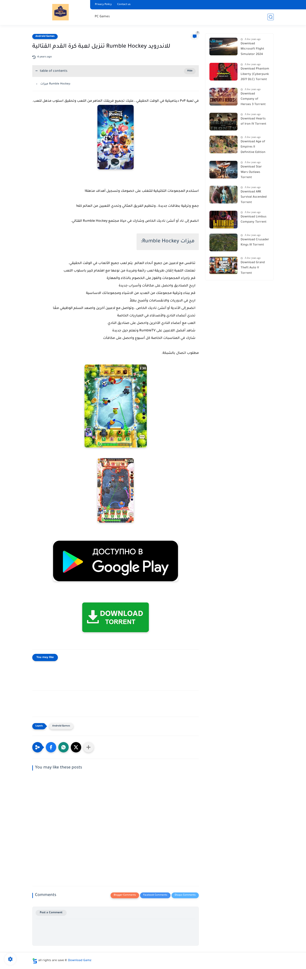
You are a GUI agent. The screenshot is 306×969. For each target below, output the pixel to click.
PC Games (102, 17)
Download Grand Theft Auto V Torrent (253, 268)
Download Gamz (79, 960)
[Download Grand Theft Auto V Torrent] (223, 265)
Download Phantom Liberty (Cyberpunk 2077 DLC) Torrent (255, 74)
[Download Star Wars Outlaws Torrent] (223, 169)
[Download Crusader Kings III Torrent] (223, 242)
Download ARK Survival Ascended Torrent (254, 197)
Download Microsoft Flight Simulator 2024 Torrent (252, 50)
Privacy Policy (103, 4)
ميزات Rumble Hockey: (55, 84)
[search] (270, 17)
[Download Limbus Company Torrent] (223, 219)
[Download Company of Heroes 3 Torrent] (223, 96)
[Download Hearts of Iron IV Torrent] (223, 121)
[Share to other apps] (88, 747)
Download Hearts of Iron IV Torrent (253, 121)
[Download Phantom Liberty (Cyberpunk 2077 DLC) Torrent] (223, 72)
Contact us (124, 4)
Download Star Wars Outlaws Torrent (251, 172)
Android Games (45, 36)
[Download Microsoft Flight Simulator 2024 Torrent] (223, 46)
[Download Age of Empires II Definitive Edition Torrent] (223, 144)
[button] (51, 747)
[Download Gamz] (60, 12)
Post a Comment (51, 912)
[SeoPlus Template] (34, 961)
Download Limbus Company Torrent (253, 219)
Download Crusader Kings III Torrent (255, 242)
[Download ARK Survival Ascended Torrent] (223, 194)
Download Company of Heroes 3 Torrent (253, 99)
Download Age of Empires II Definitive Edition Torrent (253, 148)
